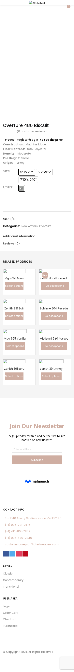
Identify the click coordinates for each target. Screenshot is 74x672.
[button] (68, 2)
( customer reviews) (32, 131)
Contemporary (13, 580)
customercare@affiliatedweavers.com (32, 544)
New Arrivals (30, 226)
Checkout (10, 619)
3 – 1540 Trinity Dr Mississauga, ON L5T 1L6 (33, 518)
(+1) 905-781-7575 (17, 525)
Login (6, 606)
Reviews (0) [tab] (11, 243)
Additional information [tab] (19, 236)
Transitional (11, 587)
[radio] (27, 172)
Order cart (10, 613)
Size (6, 171)
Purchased (10, 626)
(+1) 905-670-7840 (18, 538)
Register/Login (27, 140)
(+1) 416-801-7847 (17, 531)
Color (8, 187)
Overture (45, 226)
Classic (8, 574)
